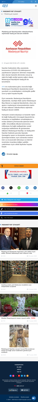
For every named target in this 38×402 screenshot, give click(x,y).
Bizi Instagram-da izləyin (11, 204)
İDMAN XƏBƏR (19, 166)
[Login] (35, 2)
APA (3, 87)
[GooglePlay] (13, 390)
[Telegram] (22, 376)
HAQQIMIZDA (19, 364)
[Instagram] (13, 376)
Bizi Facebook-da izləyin (11, 213)
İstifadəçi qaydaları (14, 397)
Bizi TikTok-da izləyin (10, 209)
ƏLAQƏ (19, 367)
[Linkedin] (25, 376)
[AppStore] (25, 390)
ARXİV (19, 369)
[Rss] (27, 376)
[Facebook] (11, 376)
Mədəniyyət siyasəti (11, 14)
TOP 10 (19, 372)
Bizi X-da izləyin (9, 217)
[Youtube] (19, 376)
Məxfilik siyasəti (25, 397)
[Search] (31, 2)
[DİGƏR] (35, 6)
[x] (16, 376)
